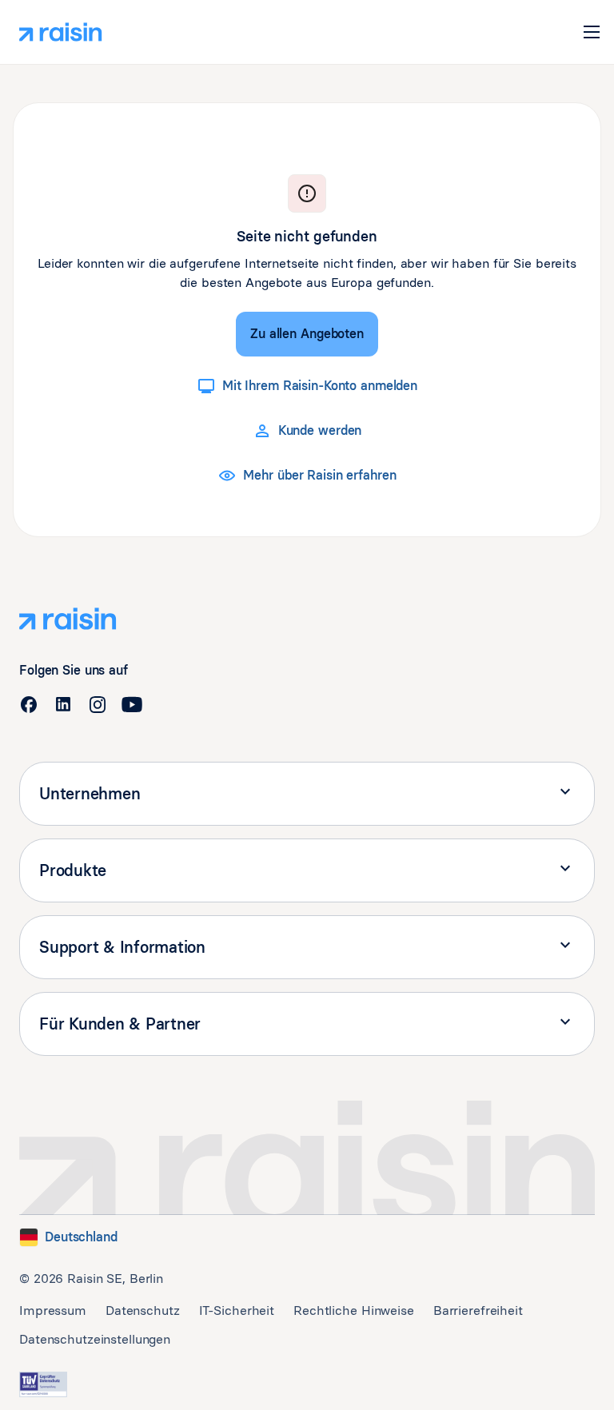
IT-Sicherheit (236, 1310)
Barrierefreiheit (478, 1310)
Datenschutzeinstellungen (94, 1339)
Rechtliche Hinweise (353, 1310)
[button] (592, 32)
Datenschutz (143, 1310)
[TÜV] (43, 1384)
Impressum (52, 1310)
